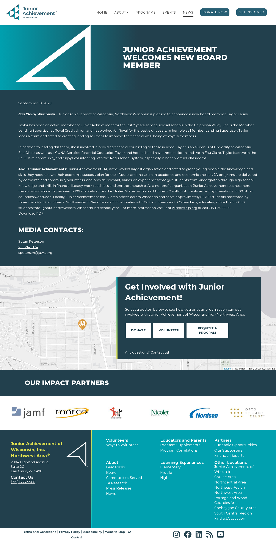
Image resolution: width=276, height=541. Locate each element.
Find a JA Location (229, 518)
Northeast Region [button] (229, 487)
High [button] (164, 478)
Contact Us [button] (22, 477)
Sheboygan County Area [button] (235, 508)
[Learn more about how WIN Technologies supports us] (247, 413)
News (188, 12)
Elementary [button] (170, 467)
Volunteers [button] (117, 440)
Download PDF (31, 213)
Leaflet (227, 368)
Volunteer (169, 330)
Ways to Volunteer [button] (122, 445)
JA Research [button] (116, 483)
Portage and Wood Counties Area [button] (230, 500)
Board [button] (111, 473)
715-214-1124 (28, 247)
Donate (138, 330)
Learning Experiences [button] (182, 463)
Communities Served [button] (124, 478)
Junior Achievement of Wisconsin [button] (234, 469)
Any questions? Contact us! (147, 352)
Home (101, 12)
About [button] (112, 463)
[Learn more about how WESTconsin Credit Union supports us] (160, 413)
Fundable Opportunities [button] (235, 445)
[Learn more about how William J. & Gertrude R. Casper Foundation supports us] (203, 413)
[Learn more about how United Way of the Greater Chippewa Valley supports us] (116, 413)
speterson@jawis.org (35, 253)
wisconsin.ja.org (184, 208)
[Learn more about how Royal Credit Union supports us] (28, 413)
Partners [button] (223, 440)
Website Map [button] (115, 531)
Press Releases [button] (118, 488)
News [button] (111, 493)
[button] (128, 12)
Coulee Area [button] (225, 477)
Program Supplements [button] (180, 445)
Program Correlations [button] (178, 450)
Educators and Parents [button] (183, 440)
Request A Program (207, 330)
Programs (145, 12)
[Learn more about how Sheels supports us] (72, 413)
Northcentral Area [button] (230, 482)
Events (169, 12)
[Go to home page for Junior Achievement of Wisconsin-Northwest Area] (31, 12)
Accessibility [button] (92, 531)
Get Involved (251, 12)
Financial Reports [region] (229, 456)
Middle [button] (166, 473)
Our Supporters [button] (228, 450)
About (120, 12)
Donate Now (215, 12)
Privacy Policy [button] (69, 531)
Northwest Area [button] (228, 493)
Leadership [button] (115, 467)
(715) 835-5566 (23, 482)
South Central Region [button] (233, 513)
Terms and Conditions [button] (39, 531)
